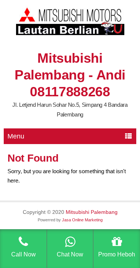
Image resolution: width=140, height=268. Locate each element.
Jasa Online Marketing (82, 220)
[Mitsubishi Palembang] (70, 33)
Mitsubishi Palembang (92, 212)
